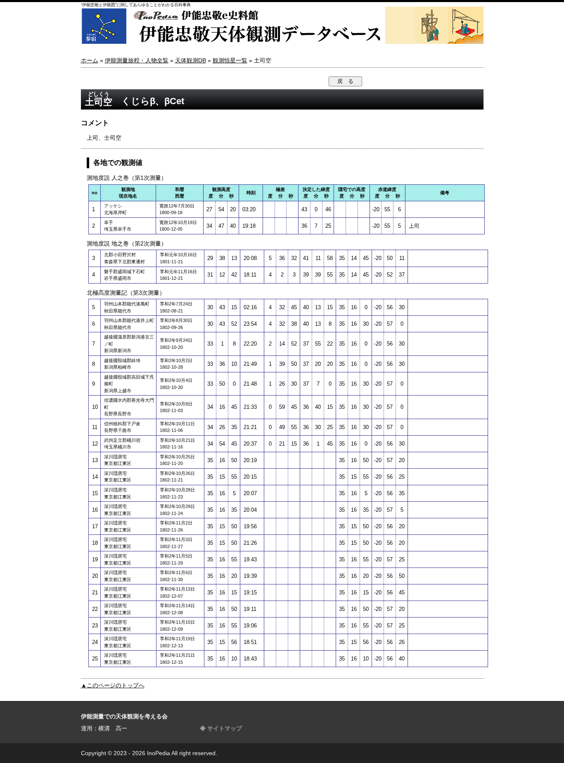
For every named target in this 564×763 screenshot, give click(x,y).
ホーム (89, 60)
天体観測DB (190, 60)
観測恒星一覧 (230, 60)
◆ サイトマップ (221, 728)
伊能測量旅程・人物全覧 (136, 60)
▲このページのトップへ (113, 685)
